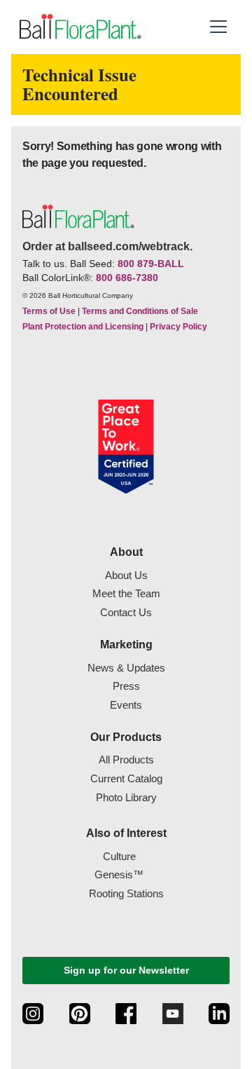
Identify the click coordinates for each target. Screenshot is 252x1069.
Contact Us (126, 612)
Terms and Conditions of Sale (140, 311)
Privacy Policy (178, 327)
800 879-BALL (151, 263)
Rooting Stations (126, 893)
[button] (218, 26)
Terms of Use (49, 311)
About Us (126, 575)
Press (126, 686)
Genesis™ (119, 874)
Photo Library (126, 797)
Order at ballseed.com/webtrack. (107, 246)
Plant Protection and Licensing (83, 327)
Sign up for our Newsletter (126, 970)
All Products (126, 759)
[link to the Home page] (79, 27)
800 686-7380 (127, 277)
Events (126, 705)
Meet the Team (126, 593)
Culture (119, 856)
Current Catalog (126, 778)
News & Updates (126, 668)
